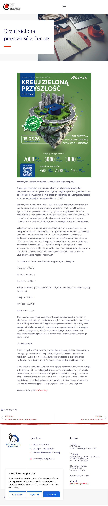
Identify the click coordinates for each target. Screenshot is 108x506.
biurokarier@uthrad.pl (79, 483)
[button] (64, 6)
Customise (17, 494)
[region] (34, 484)
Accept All (51, 494)
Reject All (34, 494)
